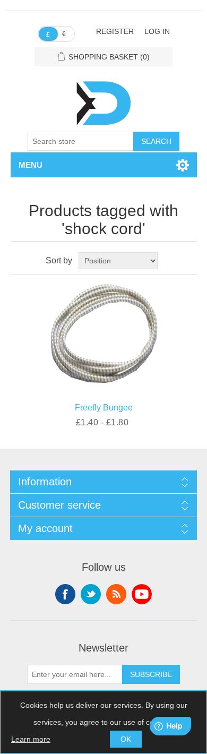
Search (156, 141)
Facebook (65, 594)
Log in (157, 31)
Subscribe (151, 674)
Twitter (91, 594)
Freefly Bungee (104, 407)
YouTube (142, 594)
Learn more (30, 739)
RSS (116, 594)
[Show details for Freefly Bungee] (104, 336)
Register (115, 31)
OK (125, 739)
